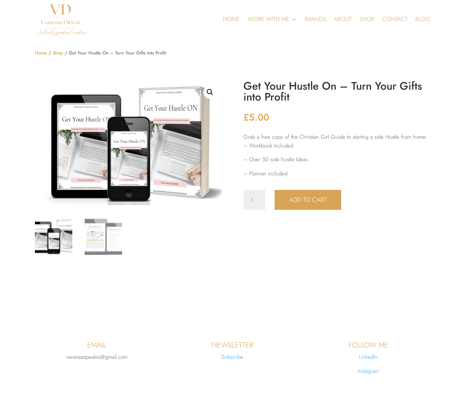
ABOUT (343, 19)
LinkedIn (368, 357)
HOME (231, 19)
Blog (422, 19)
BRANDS (315, 19)
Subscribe (232, 357)
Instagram (368, 371)
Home (41, 52)
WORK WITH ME (269, 19)
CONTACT (394, 19)
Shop (58, 52)
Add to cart (308, 199)
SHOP (367, 19)
